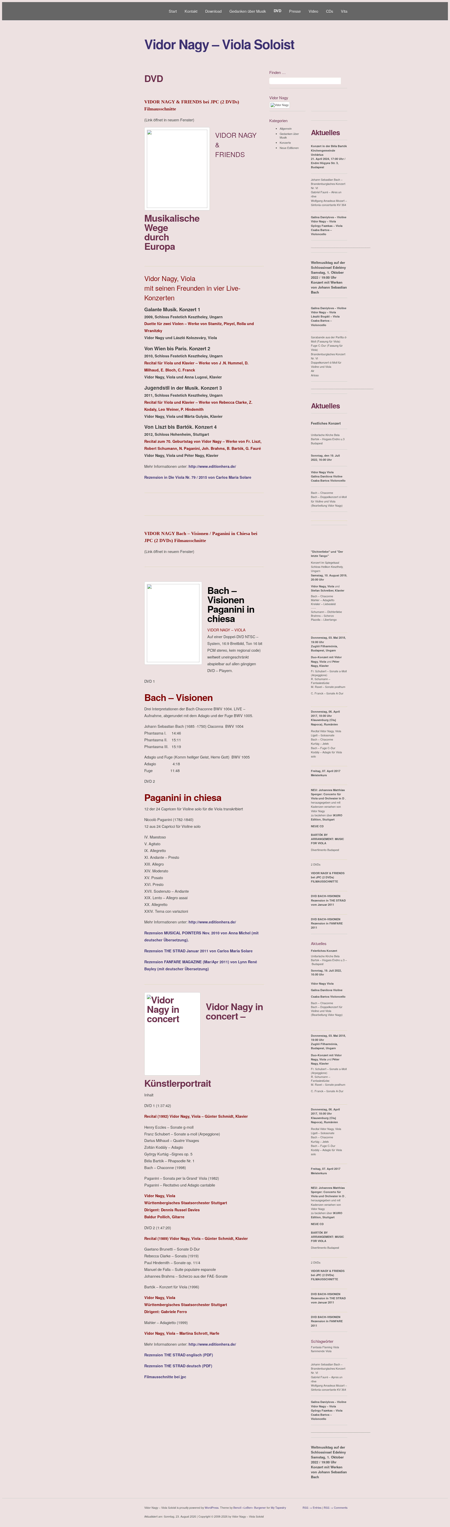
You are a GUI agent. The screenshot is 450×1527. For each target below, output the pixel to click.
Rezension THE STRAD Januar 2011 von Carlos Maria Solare (198, 950)
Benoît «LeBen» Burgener (249, 1508)
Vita (344, 11)
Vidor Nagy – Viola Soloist (219, 43)
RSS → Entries (312, 1508)
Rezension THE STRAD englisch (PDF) (178, 1354)
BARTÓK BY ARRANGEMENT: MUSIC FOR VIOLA (327, 839)
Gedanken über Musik (247, 11)
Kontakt (191, 11)
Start (173, 11)
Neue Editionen (289, 148)
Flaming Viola (330, 1347)
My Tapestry (278, 1508)
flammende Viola (321, 1351)
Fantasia (316, 1347)
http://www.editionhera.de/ (212, 466)
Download (213, 11)
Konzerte (285, 143)
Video (313, 11)
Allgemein (286, 129)
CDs (329, 11)
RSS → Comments (335, 1508)
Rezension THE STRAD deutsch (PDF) (178, 1365)
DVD (277, 10)
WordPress (211, 1508)
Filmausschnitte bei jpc (165, 1376)
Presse (295, 11)
